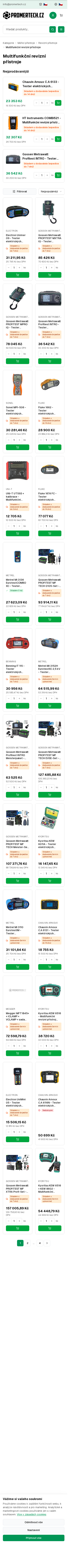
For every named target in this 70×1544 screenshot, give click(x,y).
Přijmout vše (33, 1538)
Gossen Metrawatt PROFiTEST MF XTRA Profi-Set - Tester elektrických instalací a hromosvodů (17, 1189)
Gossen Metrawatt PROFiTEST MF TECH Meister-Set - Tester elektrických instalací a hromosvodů (17, 844)
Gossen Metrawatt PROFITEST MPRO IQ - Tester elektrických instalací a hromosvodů (17, 324)
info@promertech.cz (14, 4)
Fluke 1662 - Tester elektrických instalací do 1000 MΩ (48, 410)
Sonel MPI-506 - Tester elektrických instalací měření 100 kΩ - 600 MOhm (16, 410)
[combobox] (30, 29)
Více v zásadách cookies (31, 1514)
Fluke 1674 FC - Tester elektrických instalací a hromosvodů (47, 496)
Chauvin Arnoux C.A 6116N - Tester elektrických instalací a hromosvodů (49, 1102)
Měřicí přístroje (26, 43)
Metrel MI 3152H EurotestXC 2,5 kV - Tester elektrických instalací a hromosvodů (49, 669)
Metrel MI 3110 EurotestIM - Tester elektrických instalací (14, 930)
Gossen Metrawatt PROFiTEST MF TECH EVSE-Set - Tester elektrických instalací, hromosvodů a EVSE (49, 755)
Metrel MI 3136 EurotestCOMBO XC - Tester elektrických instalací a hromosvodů (16, 583)
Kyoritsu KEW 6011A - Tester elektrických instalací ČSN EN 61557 (48, 844)
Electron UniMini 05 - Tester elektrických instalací (16, 1102)
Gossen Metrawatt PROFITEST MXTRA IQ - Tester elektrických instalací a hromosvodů (49, 238)
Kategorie (8, 43)
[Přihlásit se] (53, 15)
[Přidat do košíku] (58, 103)
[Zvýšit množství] (47, 103)
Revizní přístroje (47, 43)
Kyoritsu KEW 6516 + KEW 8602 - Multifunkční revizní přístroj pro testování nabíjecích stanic (49, 1189)
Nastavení (33, 1530)
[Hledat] (52, 29)
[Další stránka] (47, 1243)
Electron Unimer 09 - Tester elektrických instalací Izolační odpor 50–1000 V (17, 238)
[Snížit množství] (36, 103)
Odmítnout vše (34, 1522)
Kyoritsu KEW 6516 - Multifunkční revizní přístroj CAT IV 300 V (49, 1016)
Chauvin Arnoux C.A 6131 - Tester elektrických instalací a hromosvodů (48, 930)
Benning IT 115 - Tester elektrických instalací (15, 669)
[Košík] (61, 15)
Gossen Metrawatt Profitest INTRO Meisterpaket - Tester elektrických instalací (17, 755)
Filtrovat (22, 191)
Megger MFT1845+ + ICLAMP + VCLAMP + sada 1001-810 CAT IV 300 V (17, 1016)
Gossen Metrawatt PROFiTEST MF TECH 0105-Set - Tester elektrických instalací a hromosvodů (49, 583)
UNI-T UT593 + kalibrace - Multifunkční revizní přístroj (15, 496)
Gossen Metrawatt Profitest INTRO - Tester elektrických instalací (49, 324)
